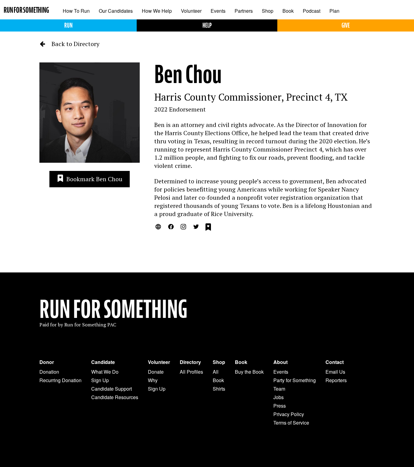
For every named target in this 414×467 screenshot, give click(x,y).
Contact (335, 362)
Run (68, 25)
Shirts (219, 388)
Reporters (336, 380)
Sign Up (100, 380)
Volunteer (191, 10)
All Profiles (191, 371)
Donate (156, 371)
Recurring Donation (60, 380)
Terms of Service (291, 422)
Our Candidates (116, 10)
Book (288, 10)
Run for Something (26, 10)
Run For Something (113, 309)
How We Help (157, 10)
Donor (46, 362)
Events (218, 10)
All (216, 371)
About (280, 362)
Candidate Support (111, 388)
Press (279, 405)
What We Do (105, 371)
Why (153, 380)
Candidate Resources (114, 397)
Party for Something (294, 380)
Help (207, 25)
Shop (267, 10)
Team (279, 388)
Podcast (311, 10)
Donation (49, 371)
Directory (190, 362)
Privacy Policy (288, 414)
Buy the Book (249, 371)
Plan (334, 10)
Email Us (335, 371)
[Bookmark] (208, 227)
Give (346, 25)
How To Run (76, 10)
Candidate (103, 362)
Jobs (278, 397)
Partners (244, 10)
